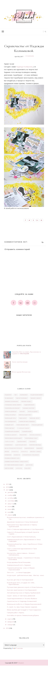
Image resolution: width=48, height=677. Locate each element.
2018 (7, 487)
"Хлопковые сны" (31, 438)
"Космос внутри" (29, 408)
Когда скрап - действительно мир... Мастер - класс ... (25, 576)
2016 (7, 628)
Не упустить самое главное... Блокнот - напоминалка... (21, 554)
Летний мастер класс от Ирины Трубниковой (23, 593)
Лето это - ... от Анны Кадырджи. (19, 572)
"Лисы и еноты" (10, 415)
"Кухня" (22, 411)
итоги (7, 451)
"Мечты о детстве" (25, 415)
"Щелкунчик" (21, 441)
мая (9, 512)
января (10, 625)
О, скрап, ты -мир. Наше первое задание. (22, 607)
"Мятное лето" (34, 418)
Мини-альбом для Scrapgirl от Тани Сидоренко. (24, 610)
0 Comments (30, 56)
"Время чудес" (26, 401)
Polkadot (21, 663)
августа (10, 504)
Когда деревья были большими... (19, 562)
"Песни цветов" (37, 425)
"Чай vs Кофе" (9, 441)
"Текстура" (23, 435)
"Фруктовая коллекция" (13, 438)
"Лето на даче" (33, 411)
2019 (7, 484)
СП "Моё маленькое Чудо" (14, 465)
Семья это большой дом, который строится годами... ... (23, 533)
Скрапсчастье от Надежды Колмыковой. (22, 601)
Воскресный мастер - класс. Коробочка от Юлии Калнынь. (24, 545)
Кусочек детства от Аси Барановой (20, 580)
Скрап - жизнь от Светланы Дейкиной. (21, 596)
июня (9, 509)
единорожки (29, 448)
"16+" (15, 395)
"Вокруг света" (35, 398)
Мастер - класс (35, 451)
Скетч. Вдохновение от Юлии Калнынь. (21, 537)
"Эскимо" (32, 441)
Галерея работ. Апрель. (15, 613)
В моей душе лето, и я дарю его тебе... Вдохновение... (21, 583)
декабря (11, 492)
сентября (11, 501)
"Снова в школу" (11, 435)
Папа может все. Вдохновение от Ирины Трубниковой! (22, 525)
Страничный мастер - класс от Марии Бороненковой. (21, 569)
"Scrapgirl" (9, 445)
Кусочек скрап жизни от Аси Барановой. (22, 590)
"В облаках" (9, 398)
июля (9, 506)
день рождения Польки (13, 448)
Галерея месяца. (35, 445)
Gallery (27, 468)
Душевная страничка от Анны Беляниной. (22, 522)
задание (39, 448)
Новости (17, 455)
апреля (10, 515)
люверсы (24, 451)
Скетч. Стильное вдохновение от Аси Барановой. (25, 529)
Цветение (29, 465)
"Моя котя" (23, 418)
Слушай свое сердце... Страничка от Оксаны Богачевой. (23, 559)
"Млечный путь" (10, 418)
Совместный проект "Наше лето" (16, 461)
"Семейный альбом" (12, 431)
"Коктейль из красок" (12, 408)
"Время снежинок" (11, 401)
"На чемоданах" (10, 421)
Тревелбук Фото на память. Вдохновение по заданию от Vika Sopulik (26, 353)
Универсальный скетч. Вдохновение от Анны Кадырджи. (24, 540)
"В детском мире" (36, 395)
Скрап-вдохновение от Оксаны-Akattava (22, 598)
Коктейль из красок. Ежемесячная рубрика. (23, 615)
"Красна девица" (11, 411)
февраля (11, 622)
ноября (10, 495)
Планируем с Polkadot (31, 455)
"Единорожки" (29, 405)
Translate (19, 648)
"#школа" (8, 395)
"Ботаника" (24, 395)
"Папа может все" (22, 425)
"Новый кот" (9, 425)
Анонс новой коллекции (19, 362)
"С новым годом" (23, 428)
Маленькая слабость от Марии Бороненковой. (24, 604)
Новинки (8, 455)
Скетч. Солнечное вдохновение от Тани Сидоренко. (22, 549)
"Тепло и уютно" (35, 435)
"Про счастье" (10, 428)
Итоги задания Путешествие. (21, 372)
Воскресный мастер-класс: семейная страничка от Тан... (25, 518)
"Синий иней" (27, 431)
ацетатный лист (21, 445)
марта (10, 619)
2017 (7, 490)
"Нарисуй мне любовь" (27, 421)
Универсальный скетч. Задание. (19, 565)
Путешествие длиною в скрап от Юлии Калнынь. (25, 587)
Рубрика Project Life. (12, 458)
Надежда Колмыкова (24, 67)
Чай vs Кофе (9, 468)
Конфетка (15, 451)
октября (11, 498)
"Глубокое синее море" (13, 405)
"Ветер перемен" (22, 398)
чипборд (19, 468)
